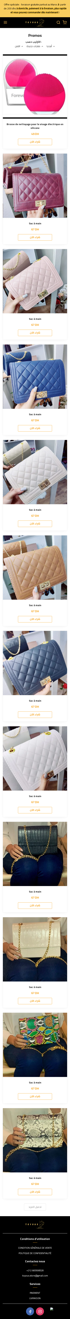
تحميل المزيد (35, 1207)
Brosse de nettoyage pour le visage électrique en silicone (35, 126)
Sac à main (35, 223)
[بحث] (58, 22)
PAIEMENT (35, 1293)
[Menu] (5, 22)
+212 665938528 (35, 1270)
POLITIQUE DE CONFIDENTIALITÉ (35, 1253)
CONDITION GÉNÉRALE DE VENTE (35, 1248)
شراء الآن (35, 141)
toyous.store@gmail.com (35, 1276)
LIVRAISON (35, 1298)
